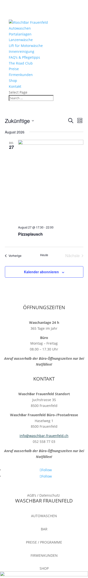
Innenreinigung (21, 51)
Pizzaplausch (30, 234)
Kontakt (15, 86)
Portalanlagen (20, 34)
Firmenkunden (21, 74)
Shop (13, 80)
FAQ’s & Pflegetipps (24, 57)
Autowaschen (20, 28)
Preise (14, 68)
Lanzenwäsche (21, 39)
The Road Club (21, 63)
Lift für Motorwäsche (26, 45)
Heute (44, 255)
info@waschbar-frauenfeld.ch (44, 435)
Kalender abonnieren (41, 271)
